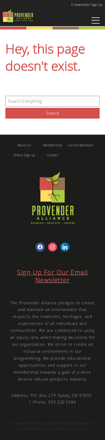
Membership (52, 145)
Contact (52, 155)
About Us (24, 145)
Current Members (81, 145)
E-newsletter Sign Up (86, 4)
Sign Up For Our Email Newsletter (52, 276)
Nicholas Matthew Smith (65, 429)
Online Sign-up (24, 155)
